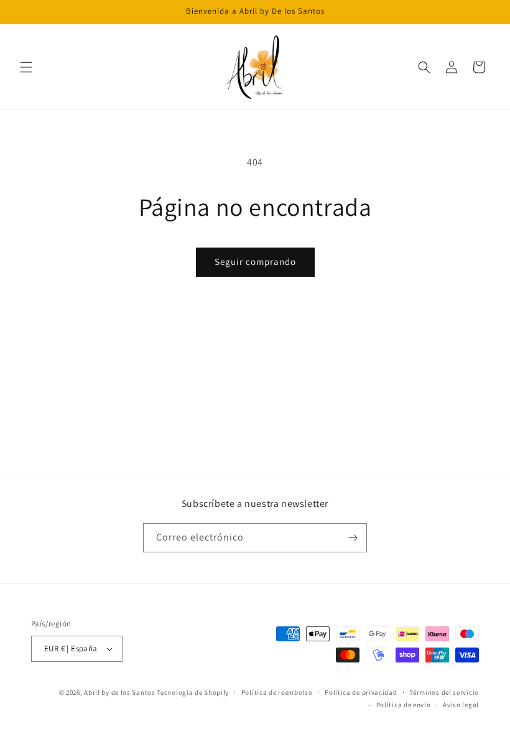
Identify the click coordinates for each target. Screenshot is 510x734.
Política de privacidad (361, 692)
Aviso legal (461, 704)
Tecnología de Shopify (193, 692)
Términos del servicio (444, 692)
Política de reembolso (277, 692)
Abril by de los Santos (119, 692)
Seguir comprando (255, 261)
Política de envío (403, 704)
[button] (26, 67)
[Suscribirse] (352, 537)
